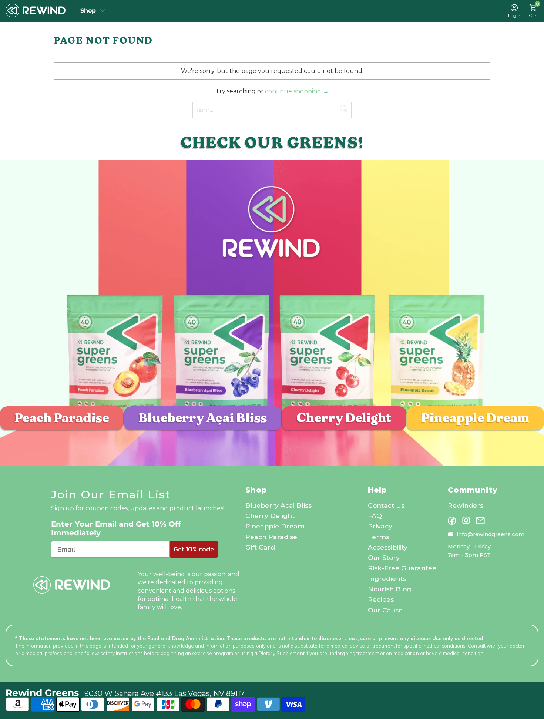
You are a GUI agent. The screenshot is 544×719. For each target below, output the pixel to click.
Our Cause (385, 610)
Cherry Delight (344, 418)
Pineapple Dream (475, 418)
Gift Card (260, 547)
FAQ (375, 516)
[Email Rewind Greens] (480, 520)
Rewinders (465, 505)
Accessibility (387, 547)
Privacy (380, 526)
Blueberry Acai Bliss (278, 505)
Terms (378, 537)
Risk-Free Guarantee (402, 568)
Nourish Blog (389, 589)
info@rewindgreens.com (490, 534)
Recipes (381, 599)
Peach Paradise (62, 418)
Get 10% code (194, 549)
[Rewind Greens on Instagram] (466, 520)
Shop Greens (92, 11)
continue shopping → (297, 91)
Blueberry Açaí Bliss (203, 418)
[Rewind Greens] (36, 11)
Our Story (384, 557)
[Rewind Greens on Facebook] (452, 520)
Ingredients (387, 578)
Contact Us (386, 505)
